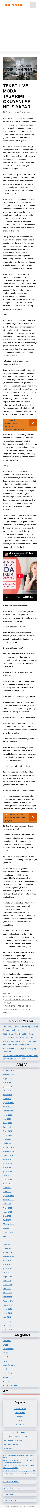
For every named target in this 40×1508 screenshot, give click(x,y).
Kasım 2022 (7, 1212)
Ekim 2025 (7, 1099)
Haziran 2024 (8, 1155)
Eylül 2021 (7, 1248)
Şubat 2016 (7, 1321)
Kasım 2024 (7, 1135)
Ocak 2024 (7, 1175)
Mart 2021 (7, 1264)
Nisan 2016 (7, 1313)
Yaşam (5, 1377)
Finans (5, 1353)
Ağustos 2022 (8, 1224)
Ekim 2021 (7, 1244)
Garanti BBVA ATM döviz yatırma (16, 1444)
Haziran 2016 (8, 1305)
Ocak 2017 (7, 1289)
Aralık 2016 (7, 1293)
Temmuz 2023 (8, 1200)
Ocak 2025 (7, 1127)
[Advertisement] (20, 31)
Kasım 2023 (7, 1184)
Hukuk (5, 1361)
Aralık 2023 (7, 1180)
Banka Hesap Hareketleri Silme (15, 1436)
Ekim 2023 (7, 1188)
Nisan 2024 (7, 1163)
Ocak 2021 (7, 1273)
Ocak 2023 (7, 1204)
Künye (20, 1421)
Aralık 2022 (7, 1208)
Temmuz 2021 (8, 1256)
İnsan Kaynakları (9, 1365)
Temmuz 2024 (8, 1151)
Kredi (5, 1369)
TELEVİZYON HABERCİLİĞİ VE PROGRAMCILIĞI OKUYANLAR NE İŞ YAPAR (18, 1009)
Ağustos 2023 (8, 1196)
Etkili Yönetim (8, 1349)
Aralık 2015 (7, 1329)
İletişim (20, 1417)
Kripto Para (7, 1373)
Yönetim (6, 1381)
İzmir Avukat (8, 1448)
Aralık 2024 (7, 1131)
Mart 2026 (7, 1083)
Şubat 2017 (7, 1285)
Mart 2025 (7, 1119)
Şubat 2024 (7, 1171)
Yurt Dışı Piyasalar (10, 1385)
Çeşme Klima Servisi (11, 1488)
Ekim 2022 (7, 1216)
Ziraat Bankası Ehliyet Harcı (14, 1432)
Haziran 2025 (8, 1111)
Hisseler (6, 1357)
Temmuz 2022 (8, 1228)
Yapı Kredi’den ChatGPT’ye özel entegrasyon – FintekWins (19, 1471)
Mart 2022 (7, 1236)
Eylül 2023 (7, 1192)
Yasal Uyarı (20, 1425)
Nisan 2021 (7, 1260)
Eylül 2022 (7, 1220)
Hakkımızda (20, 1413)
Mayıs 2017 (7, 1277)
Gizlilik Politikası (20, 1409)
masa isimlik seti (9, 1501)
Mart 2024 (7, 1167)
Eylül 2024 (7, 1143)
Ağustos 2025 (8, 1103)
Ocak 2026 (7, 1091)
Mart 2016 (7, 1317)
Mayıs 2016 (7, 1309)
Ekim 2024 (7, 1139)
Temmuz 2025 (8, 1107)
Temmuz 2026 (8, 1074)
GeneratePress (30, 1507)
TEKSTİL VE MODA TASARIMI (17, 997)
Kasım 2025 (7, 1095)
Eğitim (7, 993)
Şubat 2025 (7, 1123)
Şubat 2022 (7, 1240)
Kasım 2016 (7, 1297)
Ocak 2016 (7, 1325)
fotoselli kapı (8, 1494)
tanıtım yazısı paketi (11, 1482)
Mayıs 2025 (7, 1115)
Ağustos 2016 (8, 1301)
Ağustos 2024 (8, 1147)
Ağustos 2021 (8, 1252)
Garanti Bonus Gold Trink (13, 1440)
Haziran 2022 (8, 1232)
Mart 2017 (7, 1281)
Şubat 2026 (7, 1087)
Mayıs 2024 (7, 1159)
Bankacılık (7, 1341)
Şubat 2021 (7, 1268)
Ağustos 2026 (8, 1070)
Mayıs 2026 (7, 1079)
